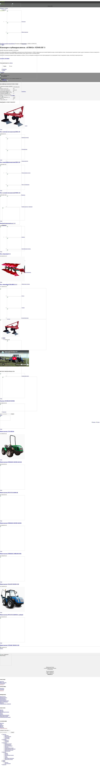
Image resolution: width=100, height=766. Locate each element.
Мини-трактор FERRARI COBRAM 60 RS (10, 553)
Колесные (7, 735)
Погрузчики (7, 738)
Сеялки (6, 757)
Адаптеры (13, 95)
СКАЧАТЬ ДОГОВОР (4, 58)
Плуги (6, 756)
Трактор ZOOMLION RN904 (7, 401)
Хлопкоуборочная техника (5, 717)
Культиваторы (3, 698)
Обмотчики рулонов (25, 284)
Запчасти (2, 684)
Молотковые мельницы (4, 715)
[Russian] (94, 422)
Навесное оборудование (7, 43)
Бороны (13, 43)
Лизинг (3, 70)
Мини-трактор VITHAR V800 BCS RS (9, 645)
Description (4, 69)
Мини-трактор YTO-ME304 (7, 431)
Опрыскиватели (24, 161)
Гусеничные (7, 737)
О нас (1, 724)
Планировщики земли (4, 700)
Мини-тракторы (8, 736)
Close (1, 129)
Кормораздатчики (3, 697)
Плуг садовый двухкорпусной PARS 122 (10, 192)
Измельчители (3, 696)
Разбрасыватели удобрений (5, 703)
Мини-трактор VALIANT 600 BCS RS (9, 584)
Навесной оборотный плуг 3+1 (7, 223)
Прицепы (23, 194)
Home (1, 43)
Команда (1, 725)
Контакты (2, 723)
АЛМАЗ (11, 63)
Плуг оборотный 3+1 (5, 253)
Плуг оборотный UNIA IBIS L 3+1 (8, 284)
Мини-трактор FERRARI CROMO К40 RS (10, 523)
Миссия (1, 726)
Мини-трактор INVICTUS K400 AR (9, 492)
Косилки (6, 754)
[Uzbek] (98, 422)
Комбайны (23, 91)
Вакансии (2, 727)
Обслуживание (8, 763)
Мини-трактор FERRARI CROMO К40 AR (11, 462)
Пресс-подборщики (4, 701)
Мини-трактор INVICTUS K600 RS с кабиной (11, 614)
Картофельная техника (9, 755)
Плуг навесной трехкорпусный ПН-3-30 (10, 162)
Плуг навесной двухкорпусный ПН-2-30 (10, 131)
